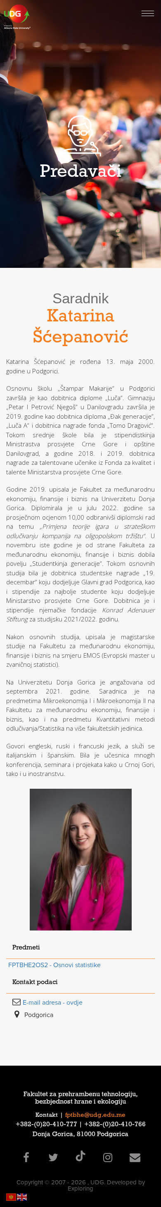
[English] (22, 1196)
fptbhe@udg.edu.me (95, 1115)
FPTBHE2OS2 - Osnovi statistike (54, 965)
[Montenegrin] (11, 1196)
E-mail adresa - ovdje (53, 1002)
